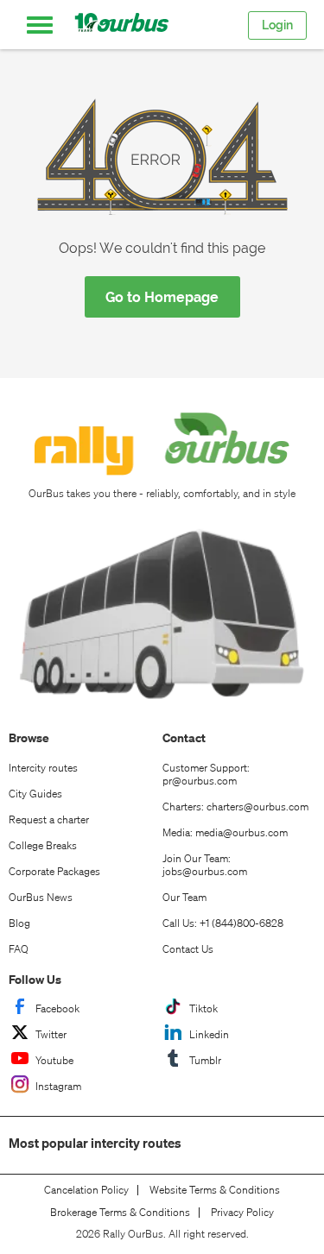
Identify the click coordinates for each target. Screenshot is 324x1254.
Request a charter (49, 819)
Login (277, 25)
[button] (39, 25)
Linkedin (209, 1034)
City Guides (35, 793)
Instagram (58, 1086)
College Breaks (43, 845)
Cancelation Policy (86, 1190)
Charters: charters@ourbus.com (235, 806)
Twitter (51, 1034)
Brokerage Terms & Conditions (120, 1212)
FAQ (19, 948)
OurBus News (41, 897)
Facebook (57, 1008)
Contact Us (187, 948)
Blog (19, 923)
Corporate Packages (54, 871)
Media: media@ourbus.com (225, 832)
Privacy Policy (242, 1212)
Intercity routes (43, 767)
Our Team (184, 897)
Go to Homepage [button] (162, 297)
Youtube (54, 1060)
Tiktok (203, 1008)
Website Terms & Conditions (214, 1190)
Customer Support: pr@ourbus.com (206, 774)
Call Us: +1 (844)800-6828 (222, 923)
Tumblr (205, 1060)
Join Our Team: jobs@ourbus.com (204, 865)
